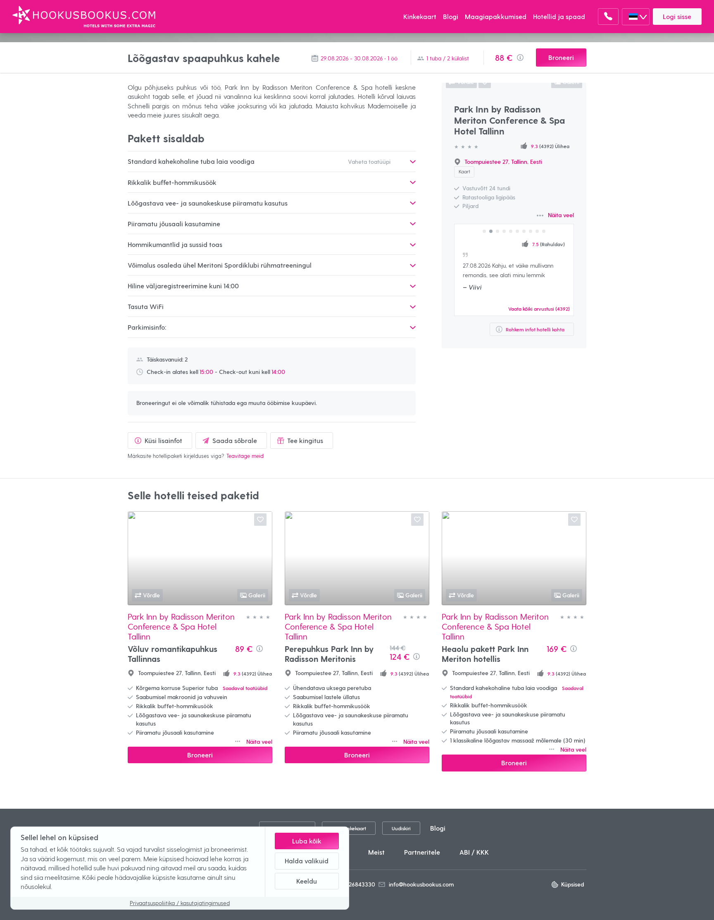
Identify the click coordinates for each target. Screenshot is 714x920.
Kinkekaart (419, 16)
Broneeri (561, 57)
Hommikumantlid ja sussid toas (175, 244)
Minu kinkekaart (348, 828)
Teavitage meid (245, 456)
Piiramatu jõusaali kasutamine (174, 224)
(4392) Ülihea (550, 146)
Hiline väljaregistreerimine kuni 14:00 (183, 286)
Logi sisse (677, 16)
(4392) (539, 308)
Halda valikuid (306, 861)
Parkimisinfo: (147, 327)
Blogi (450, 16)
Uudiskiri (401, 828)
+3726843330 (357, 884)
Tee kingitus (305, 440)
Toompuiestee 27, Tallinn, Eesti (503, 161)
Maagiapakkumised (495, 16)
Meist (376, 852)
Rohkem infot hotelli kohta (535, 329)
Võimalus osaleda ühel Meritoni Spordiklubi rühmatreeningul (220, 265)
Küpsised (572, 884)
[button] (484, 231)
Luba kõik (306, 841)
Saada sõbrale (234, 440)
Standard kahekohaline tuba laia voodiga (259, 161)
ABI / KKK (474, 852)
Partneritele (422, 852)
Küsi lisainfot (163, 440)
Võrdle (151, 595)
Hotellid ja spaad (559, 16)
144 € (398, 648)
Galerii (256, 595)
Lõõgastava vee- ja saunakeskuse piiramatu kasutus (208, 203)
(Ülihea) (552, 244)
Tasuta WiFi (146, 306)
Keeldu (306, 881)
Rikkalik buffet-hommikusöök (172, 182)
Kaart (464, 171)
